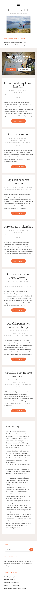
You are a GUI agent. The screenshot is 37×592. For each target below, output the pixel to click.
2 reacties (28, 189)
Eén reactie (28, 335)
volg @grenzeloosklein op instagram (15, 45)
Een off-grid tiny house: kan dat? (14, 577)
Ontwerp (15, 140)
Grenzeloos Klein (19, 10)
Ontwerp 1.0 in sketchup (18, 226)
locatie (29, 187)
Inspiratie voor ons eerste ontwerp (15, 588)
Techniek (19, 92)
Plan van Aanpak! (18, 134)
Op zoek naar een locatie (11, 582)
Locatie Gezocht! (25, 69)
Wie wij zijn (11, 69)
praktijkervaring (22, 284)
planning (23, 140)
